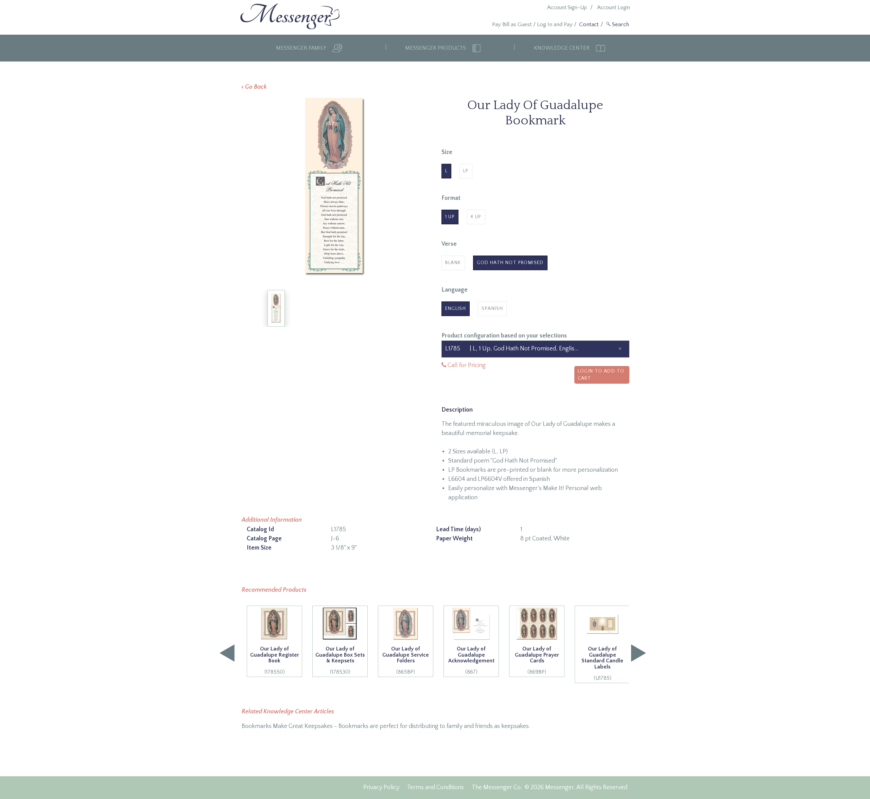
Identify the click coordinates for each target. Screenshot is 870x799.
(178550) (274, 660)
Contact (589, 24)
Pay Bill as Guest (512, 24)
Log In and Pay (555, 24)
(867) (471, 660)
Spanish (492, 308)
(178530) (340, 660)
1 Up (450, 217)
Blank (453, 262)
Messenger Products (436, 48)
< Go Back (254, 87)
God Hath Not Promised (510, 262)
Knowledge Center (562, 48)
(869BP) (537, 660)
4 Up (476, 217)
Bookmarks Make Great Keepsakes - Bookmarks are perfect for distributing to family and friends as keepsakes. (386, 726)
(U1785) (602, 663)
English (455, 308)
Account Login (613, 7)
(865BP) (405, 660)
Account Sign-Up (567, 7)
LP (466, 171)
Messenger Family (301, 48)
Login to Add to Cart (601, 374)
